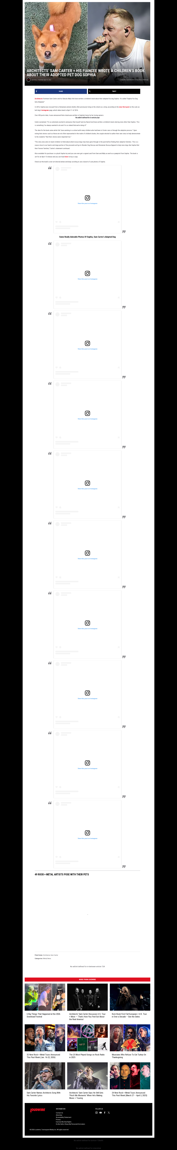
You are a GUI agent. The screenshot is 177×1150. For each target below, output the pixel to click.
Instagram (45, 110)
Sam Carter (54, 955)
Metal (45, 958)
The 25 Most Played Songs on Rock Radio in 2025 (87, 1056)
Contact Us (59, 1113)
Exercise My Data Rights (63, 1122)
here (66, 157)
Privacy (58, 1119)
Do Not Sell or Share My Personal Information (70, 1124)
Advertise (59, 1115)
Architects (39, 99)
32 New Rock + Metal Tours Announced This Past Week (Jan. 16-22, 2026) (43, 1056)
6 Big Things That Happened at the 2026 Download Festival (43, 1015)
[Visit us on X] (110, 1112)
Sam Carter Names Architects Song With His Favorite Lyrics (43, 1094)
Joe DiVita (34, 80)
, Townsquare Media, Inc (48, 1129)
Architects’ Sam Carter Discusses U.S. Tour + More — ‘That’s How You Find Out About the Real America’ (87, 1016)
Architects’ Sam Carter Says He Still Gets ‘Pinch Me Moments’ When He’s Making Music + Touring (86, 1095)
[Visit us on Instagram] (97, 1112)
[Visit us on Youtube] (101, 1112)
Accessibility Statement (63, 1117)
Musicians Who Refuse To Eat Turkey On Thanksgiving (129, 1056)
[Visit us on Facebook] (105, 1112)
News (49, 958)
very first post (124, 107)
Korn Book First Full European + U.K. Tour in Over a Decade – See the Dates (129, 1015)
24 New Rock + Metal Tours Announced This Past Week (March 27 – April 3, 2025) (129, 1094)
